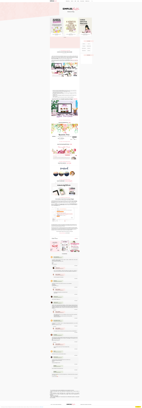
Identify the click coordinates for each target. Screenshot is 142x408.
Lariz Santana (89, 404)
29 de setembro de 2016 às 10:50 (58, 281)
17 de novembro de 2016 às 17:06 (57, 357)
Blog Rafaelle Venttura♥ (55, 285)
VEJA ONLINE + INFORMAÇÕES (62, 161)
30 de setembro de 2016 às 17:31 (59, 344)
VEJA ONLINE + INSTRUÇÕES (62, 141)
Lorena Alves (57, 267)
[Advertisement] (65, 43)
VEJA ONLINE (60, 197)
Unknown (55, 280)
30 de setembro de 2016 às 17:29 (59, 312)
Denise (55, 351)
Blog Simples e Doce (57, 320)
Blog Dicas (89, 48)
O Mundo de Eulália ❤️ (55, 376)
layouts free (68, 50)
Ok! (138, 406)
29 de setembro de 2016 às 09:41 (58, 257)
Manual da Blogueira (68, 180)
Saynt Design (69, 163)
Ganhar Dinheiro (84, 48)
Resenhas (89, 50)
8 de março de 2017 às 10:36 (57, 372)
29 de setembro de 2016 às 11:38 (57, 297)
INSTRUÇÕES (64, 197)
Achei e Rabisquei (54, 264)
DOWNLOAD (68, 141)
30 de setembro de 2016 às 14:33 (58, 335)
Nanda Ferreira (57, 274)
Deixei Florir (75, 99)
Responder (76, 265)
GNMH (70, 122)
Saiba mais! (41, 406)
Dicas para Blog (63, 50)
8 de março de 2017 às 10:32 (57, 366)
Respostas (54, 266)
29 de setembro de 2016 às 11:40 (59, 268)
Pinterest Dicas (84, 50)
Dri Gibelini (55, 334)
